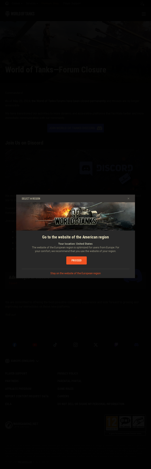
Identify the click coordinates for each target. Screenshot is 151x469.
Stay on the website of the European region (75, 273)
